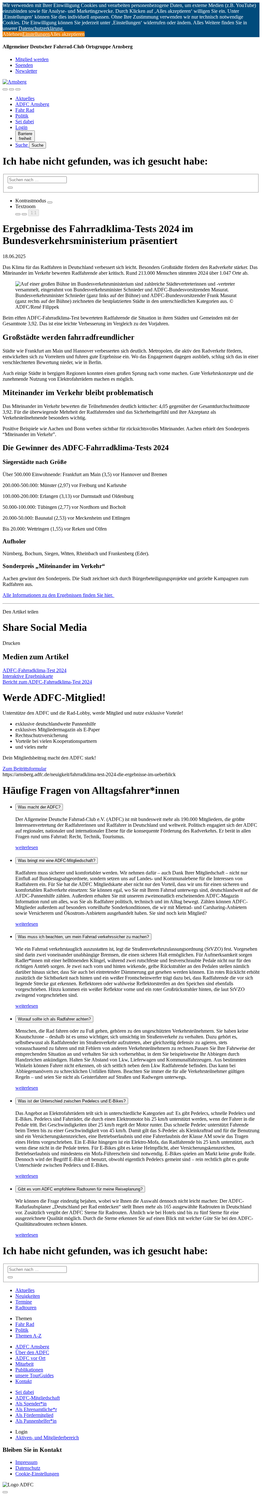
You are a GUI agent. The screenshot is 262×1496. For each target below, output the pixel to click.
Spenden (24, 65)
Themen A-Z (28, 1335)
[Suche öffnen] (11, 89)
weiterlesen (26, 847)
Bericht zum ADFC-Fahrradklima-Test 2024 (47, 682)
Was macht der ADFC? (39, 807)
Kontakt (23, 1381)
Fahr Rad (24, 110)
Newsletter (26, 71)
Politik (21, 115)
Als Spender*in (31, 1403)
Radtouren (25, 1307)
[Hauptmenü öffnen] (17, 89)
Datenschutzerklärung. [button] (41, 28)
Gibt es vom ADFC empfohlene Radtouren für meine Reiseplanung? (80, 1189)
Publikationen (29, 1369)
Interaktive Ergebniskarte (28, 676)
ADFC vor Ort (30, 1358)
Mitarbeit (24, 1364)
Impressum (26, 1462)
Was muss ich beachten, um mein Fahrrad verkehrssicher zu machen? (83, 936)
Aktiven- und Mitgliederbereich (47, 1437)
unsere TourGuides (34, 1375)
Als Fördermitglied (34, 1415)
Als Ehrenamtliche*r (36, 1409)
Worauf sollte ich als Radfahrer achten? (54, 1019)
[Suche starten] (10, 188)
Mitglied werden (32, 59)
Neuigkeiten (27, 1296)
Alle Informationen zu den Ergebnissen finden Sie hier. (58, 595)
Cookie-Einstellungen (37, 1473)
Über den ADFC (32, 1352)
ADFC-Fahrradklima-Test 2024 (34, 670)
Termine (23, 1302)
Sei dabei (24, 121)
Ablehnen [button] (12, 34)
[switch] (49, 202)
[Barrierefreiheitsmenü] (5, 89)
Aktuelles (25, 98)
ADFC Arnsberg (32, 104)
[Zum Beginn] (5, 1492)
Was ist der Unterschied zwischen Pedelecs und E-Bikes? (72, 1101)
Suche (22, 145)
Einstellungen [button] (36, 34)
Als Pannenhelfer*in (36, 1421)
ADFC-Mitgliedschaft (37, 1398)
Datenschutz (27, 1468)
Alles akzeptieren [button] (67, 34)
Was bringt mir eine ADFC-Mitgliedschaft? (56, 860)
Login (21, 127)
